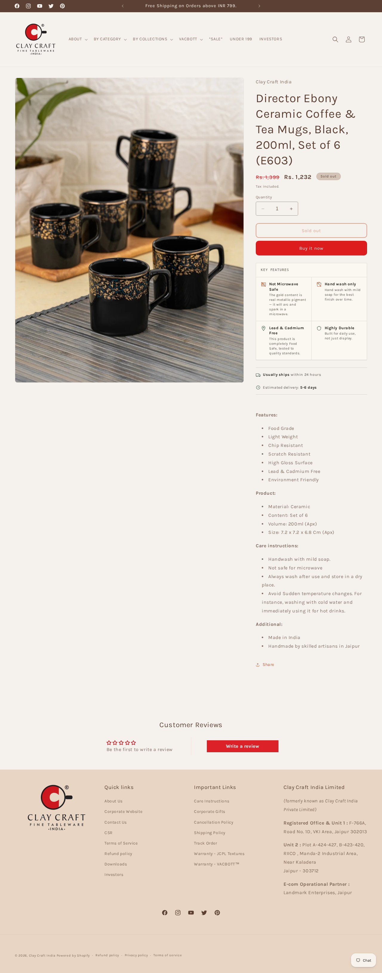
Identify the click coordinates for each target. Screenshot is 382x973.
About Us (113, 801)
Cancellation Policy (213, 822)
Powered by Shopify (73, 955)
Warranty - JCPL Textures (219, 853)
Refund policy (118, 853)
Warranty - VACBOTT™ (216, 864)
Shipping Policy (210, 832)
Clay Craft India (42, 955)
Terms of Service (121, 843)
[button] (77, 39)
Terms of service (167, 955)
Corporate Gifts (209, 811)
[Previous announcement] (122, 6)
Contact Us (115, 822)
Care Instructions (211, 801)
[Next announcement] (259, 6)
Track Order (205, 843)
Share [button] (268, 664)
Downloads (115, 864)
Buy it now (311, 248)
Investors (113, 874)
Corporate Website (123, 811)
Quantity (264, 197)
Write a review (242, 746)
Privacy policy (136, 955)
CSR (108, 832)
